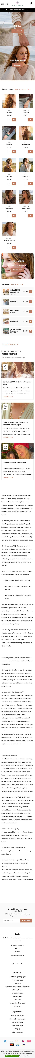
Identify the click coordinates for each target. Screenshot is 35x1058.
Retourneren (17, 996)
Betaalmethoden (17, 993)
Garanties (17, 1006)
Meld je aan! (17, 270)
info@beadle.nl (18, 955)
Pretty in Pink (26, 144)
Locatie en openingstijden (17, 977)
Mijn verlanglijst (17, 1025)
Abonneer (27, 920)
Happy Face (25, 176)
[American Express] (5, 1041)
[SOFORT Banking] (17, 1041)
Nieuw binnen (5, 549)
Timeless (26, 112)
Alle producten (17, 1032)
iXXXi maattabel (17, 980)
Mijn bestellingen (17, 1022)
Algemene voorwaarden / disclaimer (17, 987)
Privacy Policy (17, 990)
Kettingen (17, 65)
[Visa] (23, 1044)
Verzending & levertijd (17, 1003)
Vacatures (17, 1000)
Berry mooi (9, 208)
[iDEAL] (22, 1041)
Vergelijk (17, 1029)
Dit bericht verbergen (12, 1056)
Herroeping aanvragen (17, 1019)
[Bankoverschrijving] (11, 1041)
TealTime (9, 144)
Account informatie (17, 1016)
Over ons (17, 983)
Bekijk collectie (22, 89)
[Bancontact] (17, 1044)
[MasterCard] (11, 1044)
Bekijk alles (16, 284)
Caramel (9, 112)
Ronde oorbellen (9, 240)
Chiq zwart (9, 176)
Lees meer (7, 397)
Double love (26, 208)
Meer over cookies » (25, 1056)
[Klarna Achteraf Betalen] (28, 1041)
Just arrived (17, 31)
